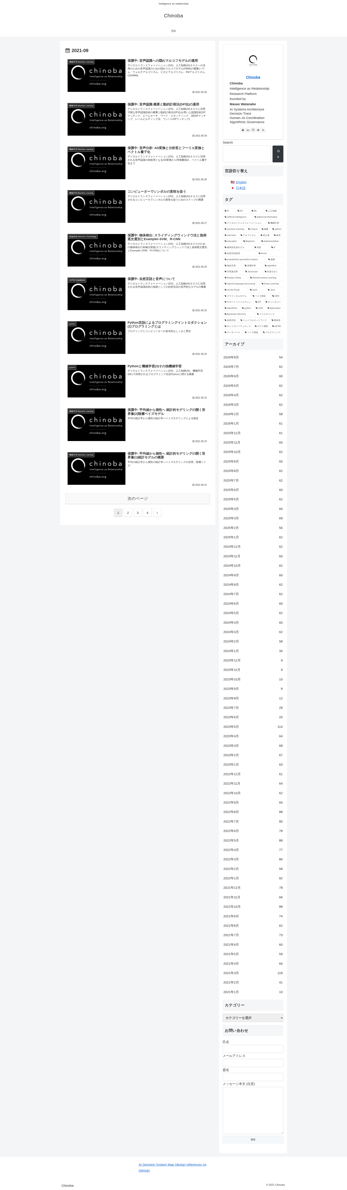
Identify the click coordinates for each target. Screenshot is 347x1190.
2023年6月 (253, 717)
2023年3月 (253, 746)
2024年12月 (253, 546)
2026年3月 (253, 404)
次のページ (138, 498)
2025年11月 (253, 442)
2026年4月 (253, 395)
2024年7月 (253, 594)
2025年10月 (253, 452)
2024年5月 (253, 613)
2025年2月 (253, 528)
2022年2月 (253, 869)
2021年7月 (253, 935)
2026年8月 (253, 357)
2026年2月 (253, 414)
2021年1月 (253, 992)
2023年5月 (253, 727)
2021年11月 (253, 897)
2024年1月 (253, 651)
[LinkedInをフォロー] (248, 130)
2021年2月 (253, 982)
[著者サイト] (243, 130)
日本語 (241, 188)
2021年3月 (253, 973)
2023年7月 (253, 708)
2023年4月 (253, 736)
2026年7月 (253, 367)
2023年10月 (253, 679)
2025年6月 (253, 490)
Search (228, 142)
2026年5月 (253, 386)
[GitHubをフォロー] (253, 130)
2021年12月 (253, 887)
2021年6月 (253, 944)
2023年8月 (253, 698)
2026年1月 (253, 423)
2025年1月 (253, 537)
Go (278, 154)
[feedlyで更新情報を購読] (258, 130)
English (241, 182)
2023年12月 (253, 660)
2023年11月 (253, 670)
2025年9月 (253, 461)
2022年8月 (253, 812)
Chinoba (253, 77)
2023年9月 (253, 689)
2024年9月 (253, 575)
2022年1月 (253, 878)
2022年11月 (253, 783)
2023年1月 (253, 764)
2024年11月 (253, 556)
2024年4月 (253, 622)
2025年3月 (253, 518)
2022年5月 (253, 840)
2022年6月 (253, 831)
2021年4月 (253, 963)
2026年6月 (253, 376)
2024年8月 (253, 584)
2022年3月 (253, 859)
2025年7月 (253, 480)
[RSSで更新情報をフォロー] (263, 130)
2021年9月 (253, 916)
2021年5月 (253, 954)
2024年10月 (253, 565)
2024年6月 (253, 603)
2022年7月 (253, 821)
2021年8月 (253, 925)
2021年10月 (253, 906)
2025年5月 (253, 499)
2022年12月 (253, 774)
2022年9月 (253, 802)
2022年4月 (253, 850)
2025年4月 (253, 509)
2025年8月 (253, 471)
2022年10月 (253, 793)
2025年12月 (253, 433)
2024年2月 (253, 641)
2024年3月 (253, 632)
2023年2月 (253, 755)
